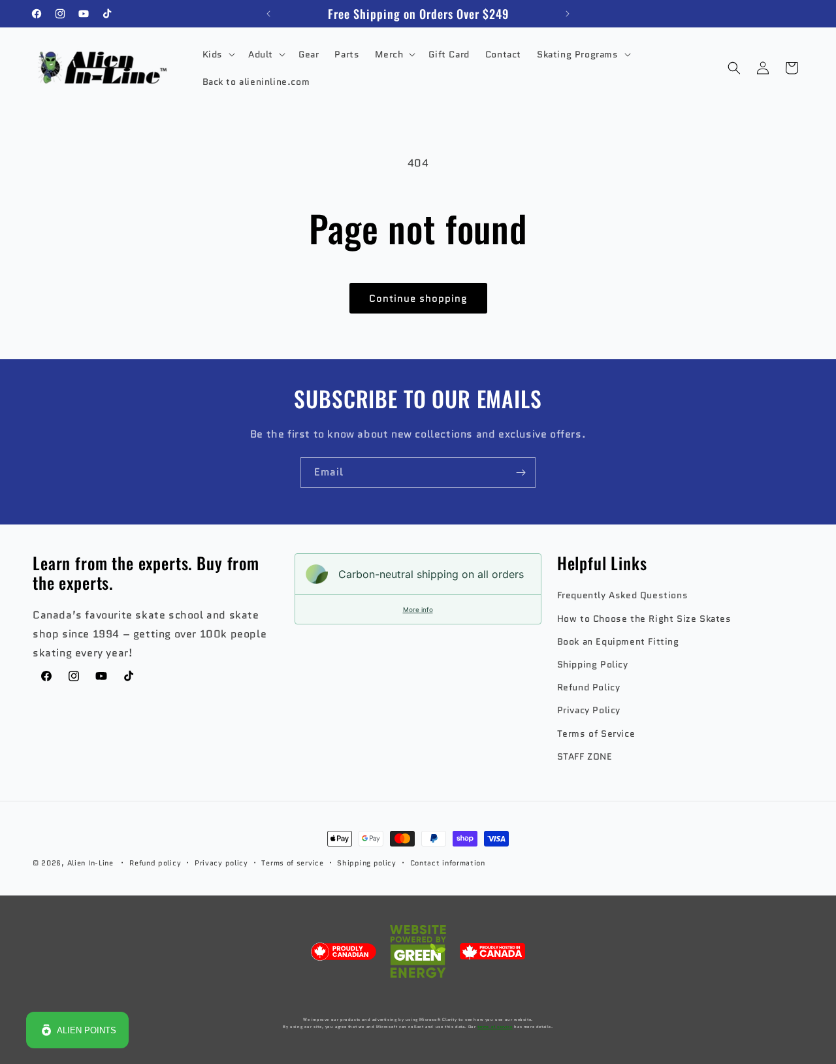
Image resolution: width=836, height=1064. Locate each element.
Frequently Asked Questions (622, 595)
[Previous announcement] (268, 13)
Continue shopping (418, 298)
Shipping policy (366, 863)
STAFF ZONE (585, 756)
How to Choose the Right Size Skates (644, 618)
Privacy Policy (588, 710)
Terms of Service (596, 733)
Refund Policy (588, 687)
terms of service (495, 1026)
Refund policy (155, 863)
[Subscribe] (520, 472)
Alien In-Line (90, 863)
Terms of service (292, 863)
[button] (217, 54)
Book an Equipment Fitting (618, 641)
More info (418, 609)
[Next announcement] (567, 13)
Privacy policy (221, 863)
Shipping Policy (592, 664)
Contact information (447, 863)
